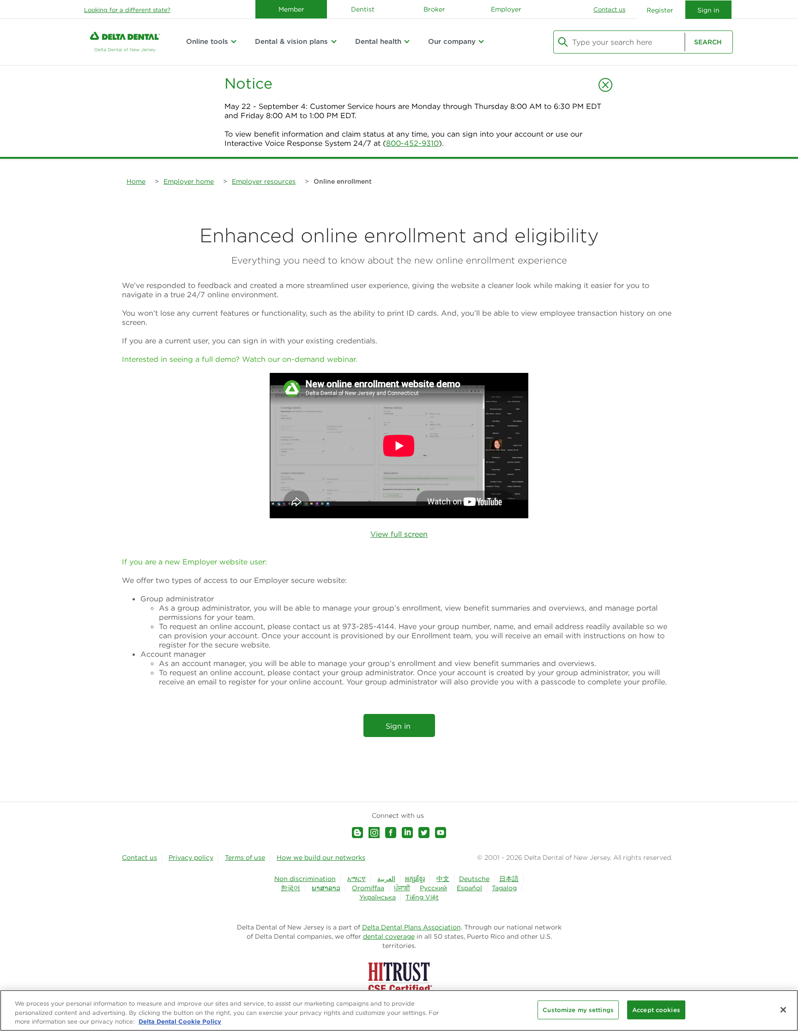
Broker (434, 9)
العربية (386, 879)
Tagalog (504, 888)
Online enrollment (343, 181)
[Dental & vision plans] (333, 41)
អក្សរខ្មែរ (415, 879)
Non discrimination (305, 879)
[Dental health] (407, 41)
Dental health (378, 41)
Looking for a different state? (127, 10)
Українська (377, 897)
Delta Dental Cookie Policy (180, 1021)
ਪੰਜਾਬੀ (402, 888)
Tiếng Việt (422, 897)
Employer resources (264, 181)
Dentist (363, 9)
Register (660, 10)
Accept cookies (656, 1009)
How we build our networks (321, 857)
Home (136, 181)
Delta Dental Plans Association (411, 927)
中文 (442, 879)
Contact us (609, 9)
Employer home (188, 181)
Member (291, 9)
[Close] (783, 1010)
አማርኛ (356, 879)
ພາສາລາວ (326, 888)
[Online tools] (233, 41)
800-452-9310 (412, 143)
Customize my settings (578, 1009)
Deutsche (474, 879)
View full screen (399, 534)
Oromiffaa (368, 888)
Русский (433, 888)
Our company (452, 41)
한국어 (290, 888)
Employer (506, 9)
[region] (399, 1010)
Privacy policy (191, 857)
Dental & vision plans (291, 41)
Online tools (207, 41)
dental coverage (389, 936)
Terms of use (245, 857)
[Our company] (481, 41)
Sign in (399, 726)
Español (469, 888)
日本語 (509, 879)
